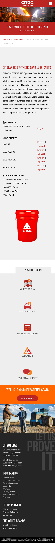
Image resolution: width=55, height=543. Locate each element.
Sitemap (6, 497)
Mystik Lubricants (10, 525)
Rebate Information (10, 483)
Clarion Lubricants (10, 528)
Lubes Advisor (8, 478)
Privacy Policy (9, 492)
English (40, 128)
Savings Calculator (10, 512)
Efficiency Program (10, 509)
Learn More (27, 398)
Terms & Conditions (11, 494)
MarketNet (7, 486)
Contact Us (7, 515)
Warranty (6, 489)
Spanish (41, 146)
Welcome (7, 39)
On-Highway (18, 39)
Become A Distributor (11, 480)
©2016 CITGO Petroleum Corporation (13, 539)
